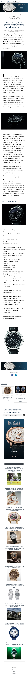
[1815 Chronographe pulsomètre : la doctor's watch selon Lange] (14, 51)
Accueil (6, 14)
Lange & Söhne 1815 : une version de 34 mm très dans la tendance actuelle (20, 399)
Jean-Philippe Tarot (8, 30)
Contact (14, 673)
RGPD (14, 671)
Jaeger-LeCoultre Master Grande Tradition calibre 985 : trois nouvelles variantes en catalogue (14, 548)
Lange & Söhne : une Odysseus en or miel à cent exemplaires (7, 398)
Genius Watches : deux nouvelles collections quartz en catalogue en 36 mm (14, 585)
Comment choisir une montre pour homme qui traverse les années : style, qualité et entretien (14, 489)
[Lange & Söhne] (14, 17)
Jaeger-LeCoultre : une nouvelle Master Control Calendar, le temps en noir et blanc (14, 528)
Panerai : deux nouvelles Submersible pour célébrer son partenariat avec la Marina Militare (14, 605)
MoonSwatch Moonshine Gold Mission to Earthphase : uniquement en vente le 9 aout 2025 (14, 624)
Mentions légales (14, 669)
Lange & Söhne (22, 14)
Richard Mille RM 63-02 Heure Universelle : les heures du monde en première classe (14, 509)
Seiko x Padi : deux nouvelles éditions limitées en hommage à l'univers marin (14, 644)
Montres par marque (13, 14)
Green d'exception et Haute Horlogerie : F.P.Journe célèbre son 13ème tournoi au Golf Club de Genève (14, 469)
